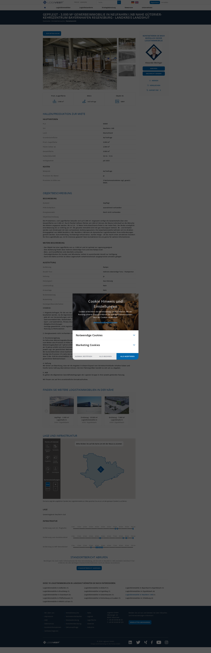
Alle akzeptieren (127, 356)
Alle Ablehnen (105, 356)
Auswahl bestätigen (83, 356)
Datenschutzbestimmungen (105, 322)
